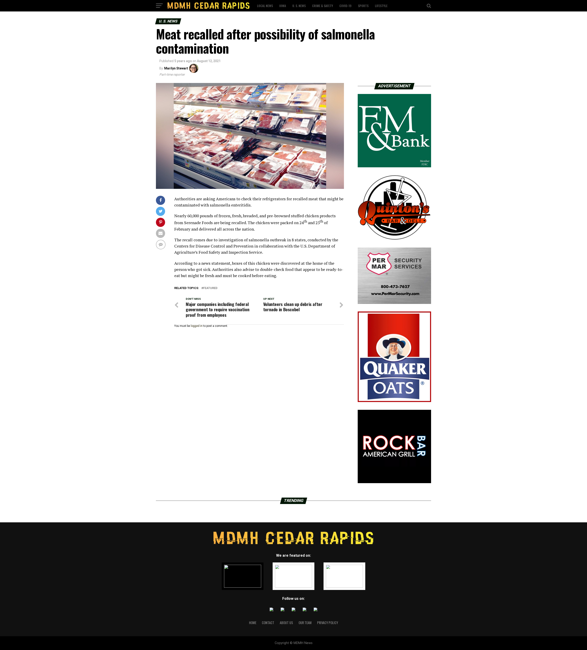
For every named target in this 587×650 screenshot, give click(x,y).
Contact (268, 622)
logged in (196, 326)
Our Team (305, 622)
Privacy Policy (327, 622)
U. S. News (299, 5)
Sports (363, 5)
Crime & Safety (322, 5)
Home (252, 622)
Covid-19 (345, 5)
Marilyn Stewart (176, 68)
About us (286, 622)
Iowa (282, 5)
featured (210, 288)
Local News (265, 5)
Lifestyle (381, 5)
